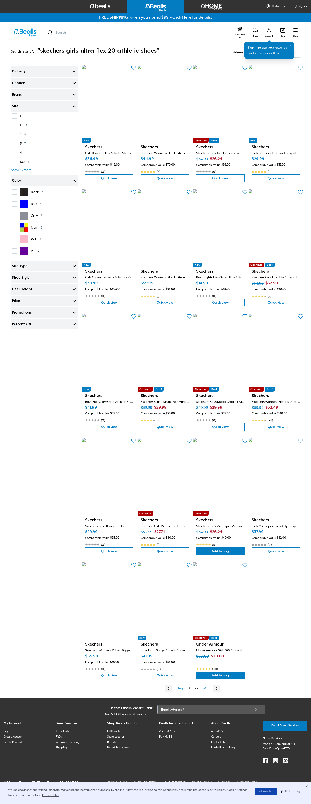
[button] (290, 791)
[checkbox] (14, 116)
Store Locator (115, 736)
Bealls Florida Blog (223, 747)
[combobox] (136, 32)
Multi (36, 227)
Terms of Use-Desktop (145, 781)
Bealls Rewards (13, 742)
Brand (17, 95)
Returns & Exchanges (69, 742)
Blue (36, 204)
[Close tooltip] (290, 45)
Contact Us (218, 742)
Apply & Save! (168, 731)
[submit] (256, 709)
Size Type (20, 266)
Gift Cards (113, 731)
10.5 (24, 161)
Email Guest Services (285, 725)
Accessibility (224, 781)
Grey (36, 215)
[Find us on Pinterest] (285, 760)
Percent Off (21, 324)
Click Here (181, 17)
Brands (111, 742)
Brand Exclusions (118, 747)
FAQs (59, 736)
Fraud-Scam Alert (247, 781)
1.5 (23, 125)
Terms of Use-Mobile (174, 781)
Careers (216, 736)
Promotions (22, 313)
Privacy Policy (50, 795)
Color (16, 181)
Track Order (63, 731)
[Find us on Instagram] (275, 760)
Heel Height (22, 289)
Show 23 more (21, 170)
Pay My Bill (166, 736)
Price (16, 301)
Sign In (8, 731)
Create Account (13, 736)
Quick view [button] (117, 179)
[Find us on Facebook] (265, 760)
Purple (37, 251)
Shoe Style (21, 278)
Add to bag (228, 552)
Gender (18, 83)
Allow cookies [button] (266, 791)
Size (15, 106)
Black (37, 192)
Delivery (18, 71)
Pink (36, 239)
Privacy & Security (117, 781)
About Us (217, 731)
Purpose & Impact (202, 781)
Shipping (61, 747)
